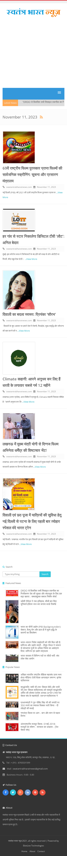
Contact (41, 851)
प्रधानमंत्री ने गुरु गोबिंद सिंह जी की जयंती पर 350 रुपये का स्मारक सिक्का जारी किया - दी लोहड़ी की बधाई (40, 705)
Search (45, 574)
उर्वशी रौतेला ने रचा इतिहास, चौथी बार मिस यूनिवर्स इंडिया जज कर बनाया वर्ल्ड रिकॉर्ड (39, 602)
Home (24, 851)
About (32, 851)
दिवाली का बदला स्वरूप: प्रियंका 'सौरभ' (29, 314)
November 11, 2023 (46, 187)
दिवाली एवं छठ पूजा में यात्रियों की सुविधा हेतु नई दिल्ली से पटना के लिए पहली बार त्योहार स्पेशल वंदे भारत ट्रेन (32, 521)
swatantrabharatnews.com (19, 187)
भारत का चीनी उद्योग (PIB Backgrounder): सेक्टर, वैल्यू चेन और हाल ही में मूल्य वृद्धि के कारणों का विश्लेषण (41, 629)
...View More (31, 259)
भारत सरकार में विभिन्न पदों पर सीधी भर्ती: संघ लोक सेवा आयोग (40, 657)
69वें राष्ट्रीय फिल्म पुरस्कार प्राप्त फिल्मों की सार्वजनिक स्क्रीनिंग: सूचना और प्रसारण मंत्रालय (32, 174)
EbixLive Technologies (33, 845)
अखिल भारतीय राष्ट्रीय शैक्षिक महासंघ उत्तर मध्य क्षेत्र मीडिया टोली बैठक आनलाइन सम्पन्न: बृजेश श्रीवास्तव (41, 677)
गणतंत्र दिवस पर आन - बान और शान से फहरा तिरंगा (40, 714)
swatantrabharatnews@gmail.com (30, 768)
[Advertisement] (33, 54)
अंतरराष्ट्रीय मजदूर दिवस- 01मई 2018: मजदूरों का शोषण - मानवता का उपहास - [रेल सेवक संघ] (39, 726)
